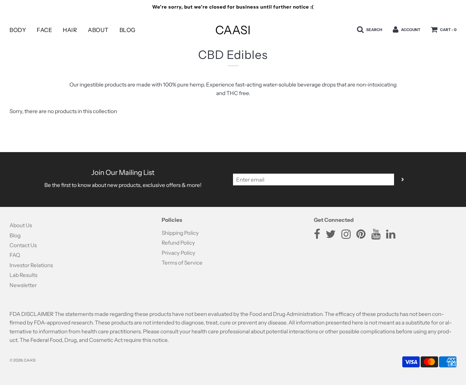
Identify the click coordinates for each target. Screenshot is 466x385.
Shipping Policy (180, 233)
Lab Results (23, 275)
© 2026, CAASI (23, 360)
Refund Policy (178, 243)
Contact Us (23, 245)
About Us (21, 225)
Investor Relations (31, 265)
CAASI (232, 30)
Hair (70, 30)
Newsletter (23, 285)
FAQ (15, 255)
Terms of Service (182, 263)
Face (44, 30)
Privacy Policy (178, 253)
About (98, 30)
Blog (128, 30)
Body (18, 30)
